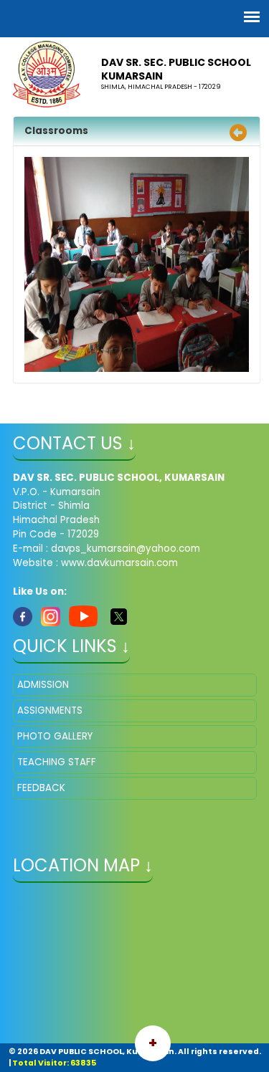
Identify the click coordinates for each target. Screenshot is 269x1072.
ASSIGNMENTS (49, 710)
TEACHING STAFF (56, 762)
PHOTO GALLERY (55, 736)
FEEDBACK (41, 788)
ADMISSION (43, 684)
